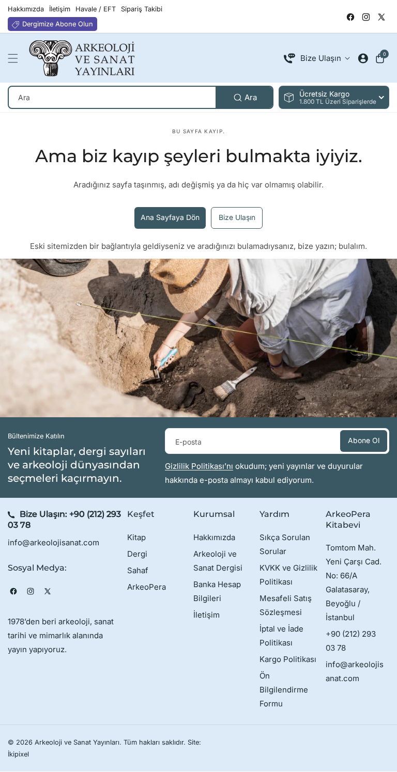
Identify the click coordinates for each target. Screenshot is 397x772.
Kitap (136, 537)
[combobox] (140, 97)
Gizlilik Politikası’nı (199, 466)
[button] (15, 58)
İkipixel (18, 754)
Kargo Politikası (287, 659)
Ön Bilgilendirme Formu (283, 689)
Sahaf (137, 570)
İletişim (206, 615)
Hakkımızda (214, 537)
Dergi (137, 554)
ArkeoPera (146, 587)
